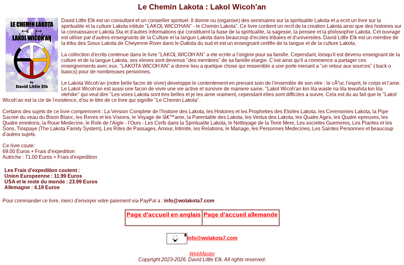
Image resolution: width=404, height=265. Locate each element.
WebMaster (202, 253)
